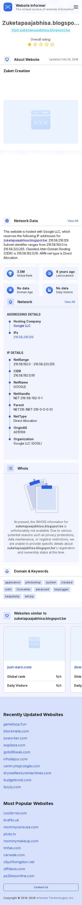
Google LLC (22, 326)
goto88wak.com (16, 752)
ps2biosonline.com (18, 876)
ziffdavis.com (14, 869)
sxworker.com (15, 738)
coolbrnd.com (15, 813)
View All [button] (73, 220)
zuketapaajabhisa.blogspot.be (25, 240)
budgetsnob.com (17, 780)
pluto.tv (9, 834)
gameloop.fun (14, 724)
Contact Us (41, 887)
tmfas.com (12, 848)
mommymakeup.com (20, 841)
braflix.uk (11, 820)
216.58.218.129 (23, 337)
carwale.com (14, 855)
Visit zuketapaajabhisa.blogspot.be (40, 30)
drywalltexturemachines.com (27, 773)
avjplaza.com (14, 745)
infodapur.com (15, 759)
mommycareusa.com (20, 827)
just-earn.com (19, 667)
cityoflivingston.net (18, 862)
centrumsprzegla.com (21, 766)
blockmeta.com (16, 731)
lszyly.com (12, 787)
